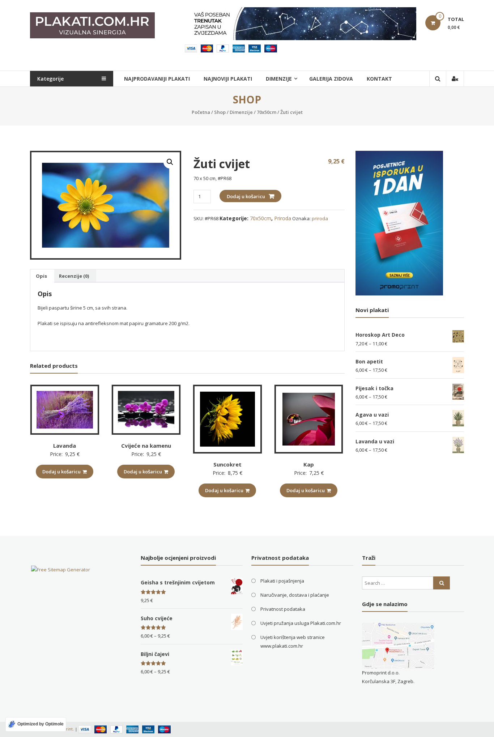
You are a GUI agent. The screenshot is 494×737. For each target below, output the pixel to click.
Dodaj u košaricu (246, 196)
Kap (308, 464)
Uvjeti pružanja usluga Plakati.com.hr (300, 623)
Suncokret (227, 464)
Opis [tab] (41, 276)
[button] (169, 162)
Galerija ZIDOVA (331, 78)
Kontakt (379, 78)
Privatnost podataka (282, 609)
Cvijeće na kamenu (146, 445)
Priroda (282, 218)
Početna (201, 112)
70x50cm (266, 112)
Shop (220, 112)
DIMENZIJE (279, 78)
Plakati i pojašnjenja (282, 581)
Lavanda (64, 445)
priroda (320, 218)
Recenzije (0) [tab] (74, 276)
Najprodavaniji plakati (157, 78)
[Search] (441, 582)
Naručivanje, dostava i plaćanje (294, 595)
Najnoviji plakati (228, 78)
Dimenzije (241, 112)
